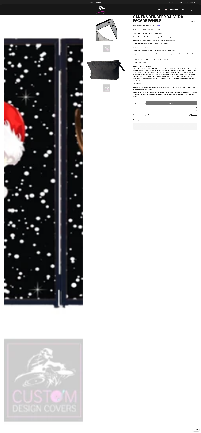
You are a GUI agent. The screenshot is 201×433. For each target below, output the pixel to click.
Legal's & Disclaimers (139, 62)
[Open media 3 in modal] (106, 74)
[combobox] (173, 2)
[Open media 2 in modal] (106, 34)
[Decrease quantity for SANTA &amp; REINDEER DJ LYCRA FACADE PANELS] (135, 103)
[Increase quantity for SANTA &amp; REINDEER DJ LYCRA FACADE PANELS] (142, 103)
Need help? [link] (194, 114)
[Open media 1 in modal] (43, 223)
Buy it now (165, 109)
